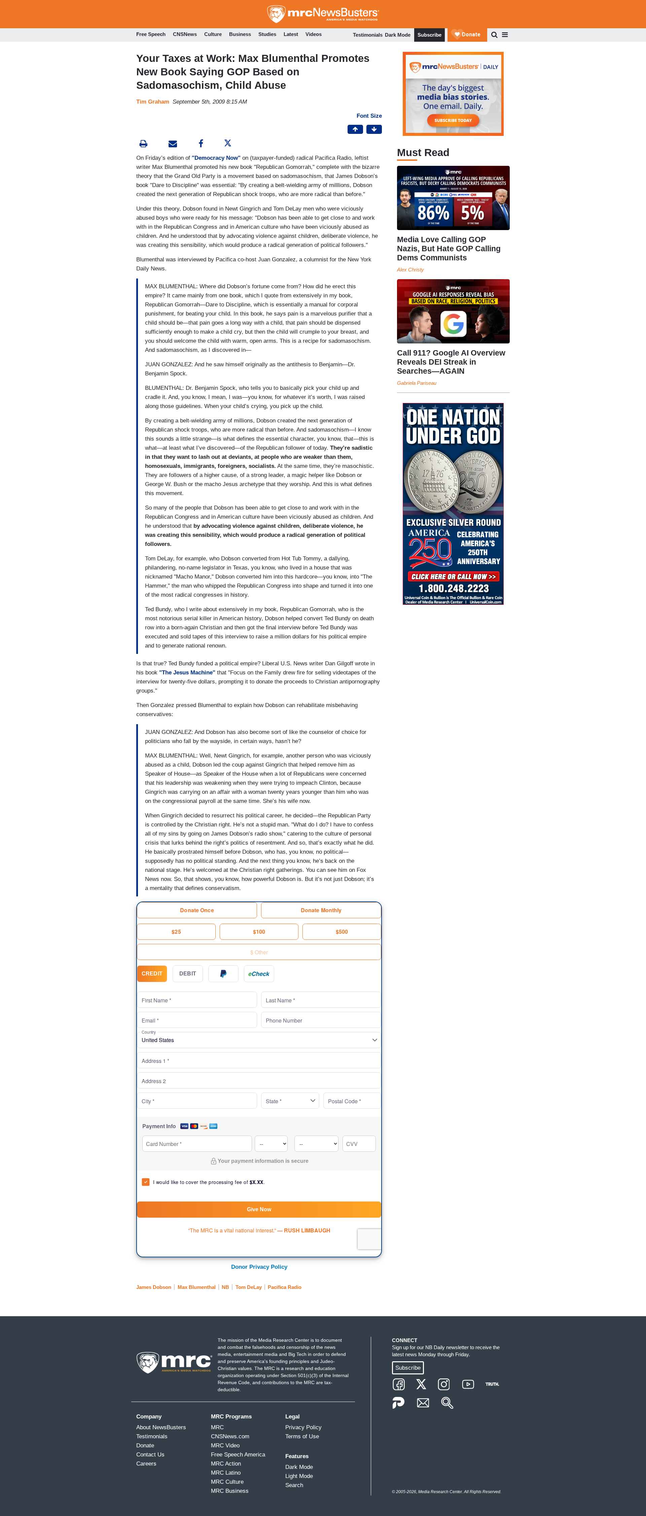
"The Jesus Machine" (187, 672)
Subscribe (429, 35)
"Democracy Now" (217, 158)
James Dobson (153, 1287)
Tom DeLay (249, 1287)
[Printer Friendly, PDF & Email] (172, 144)
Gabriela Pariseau (416, 383)
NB (225, 1287)
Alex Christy (410, 269)
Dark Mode (397, 35)
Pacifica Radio (284, 1287)
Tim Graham (152, 102)
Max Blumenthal (197, 1287)
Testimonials (368, 35)
